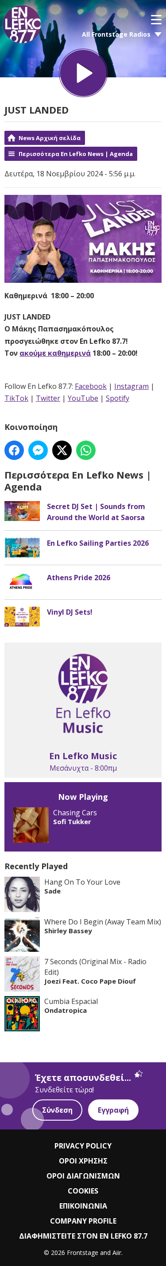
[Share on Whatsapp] (86, 450)
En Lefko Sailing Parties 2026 (98, 543)
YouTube (83, 398)
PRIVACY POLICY (83, 1146)
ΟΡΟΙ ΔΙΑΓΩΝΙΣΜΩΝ (83, 1176)
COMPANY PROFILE (83, 1221)
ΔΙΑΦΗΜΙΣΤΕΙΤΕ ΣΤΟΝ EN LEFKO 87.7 (83, 1236)
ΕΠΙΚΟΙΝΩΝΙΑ (83, 1206)
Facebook (91, 386)
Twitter (48, 398)
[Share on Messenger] (38, 450)
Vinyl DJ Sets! (70, 612)
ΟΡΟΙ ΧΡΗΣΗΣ (83, 1161)
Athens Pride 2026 (78, 577)
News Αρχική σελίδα (50, 138)
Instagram (131, 386)
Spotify (117, 398)
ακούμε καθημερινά (55, 353)
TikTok (16, 398)
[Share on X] (62, 450)
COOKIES (83, 1191)
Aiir (116, 1252)
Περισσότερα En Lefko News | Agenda (76, 154)
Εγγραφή (113, 1110)
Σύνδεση (57, 1110)
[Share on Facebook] (14, 450)
